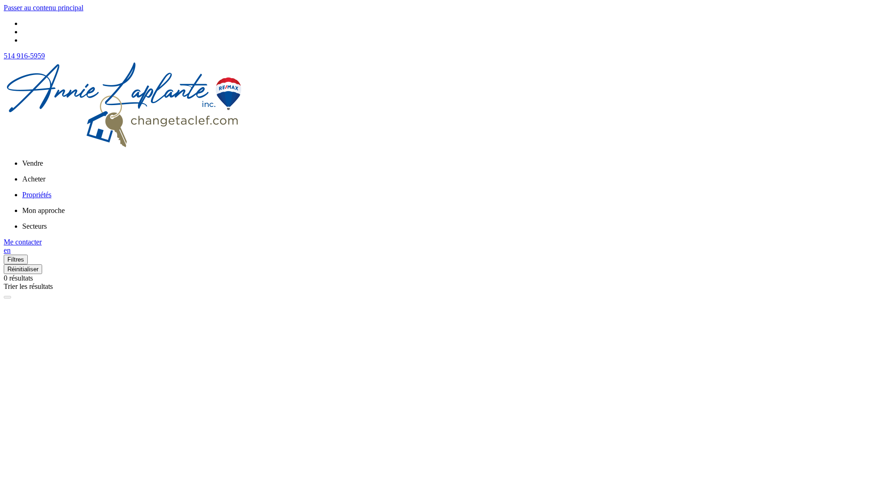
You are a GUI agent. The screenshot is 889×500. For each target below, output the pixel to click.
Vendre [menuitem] (32, 163)
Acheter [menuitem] (33, 179)
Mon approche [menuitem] (43, 210)
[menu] (453, 163)
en (7, 250)
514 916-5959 (24, 56)
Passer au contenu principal (43, 8)
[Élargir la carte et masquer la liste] (7, 297)
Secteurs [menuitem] (34, 226)
